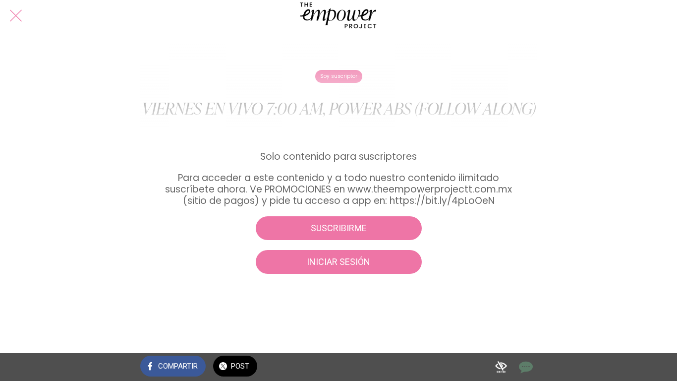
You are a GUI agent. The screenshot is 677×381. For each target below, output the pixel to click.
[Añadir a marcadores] (501, 367)
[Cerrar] (16, 16)
